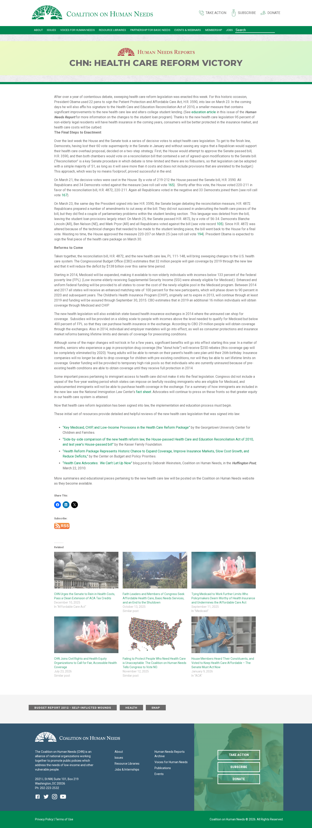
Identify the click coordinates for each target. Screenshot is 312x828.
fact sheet (143, 392)
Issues (51, 30)
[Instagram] (54, 800)
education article (203, 112)
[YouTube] (63, 800)
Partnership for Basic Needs (150, 30)
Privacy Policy (44, 819)
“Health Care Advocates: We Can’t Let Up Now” (97, 463)
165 (171, 185)
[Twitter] (46, 800)
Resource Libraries (112, 30)
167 (64, 195)
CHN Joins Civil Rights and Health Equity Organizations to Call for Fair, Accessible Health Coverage (85, 663)
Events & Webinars (187, 30)
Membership (213, 30)
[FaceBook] (38, 800)
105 (219, 224)
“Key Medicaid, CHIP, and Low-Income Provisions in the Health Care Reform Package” (126, 427)
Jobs (229, 30)
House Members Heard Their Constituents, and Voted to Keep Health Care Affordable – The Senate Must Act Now (222, 663)
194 (200, 234)
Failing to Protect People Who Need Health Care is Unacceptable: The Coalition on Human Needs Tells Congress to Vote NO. (154, 663)
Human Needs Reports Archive (170, 754)
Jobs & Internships (127, 769)
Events (159, 774)
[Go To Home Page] (92, 13)
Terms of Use (64, 819)
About (38, 30)
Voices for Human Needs (77, 30)
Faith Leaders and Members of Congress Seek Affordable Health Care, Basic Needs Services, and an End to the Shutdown (153, 598)
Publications (163, 768)
